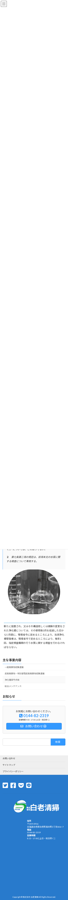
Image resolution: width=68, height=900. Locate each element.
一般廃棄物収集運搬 (14, 667)
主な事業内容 (12, 660)
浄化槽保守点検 (12, 680)
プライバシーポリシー (13, 771)
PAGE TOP (63, 869)
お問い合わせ (9, 758)
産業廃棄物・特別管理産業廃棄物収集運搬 (24, 673)
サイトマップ (9, 765)
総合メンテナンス (13, 686)
